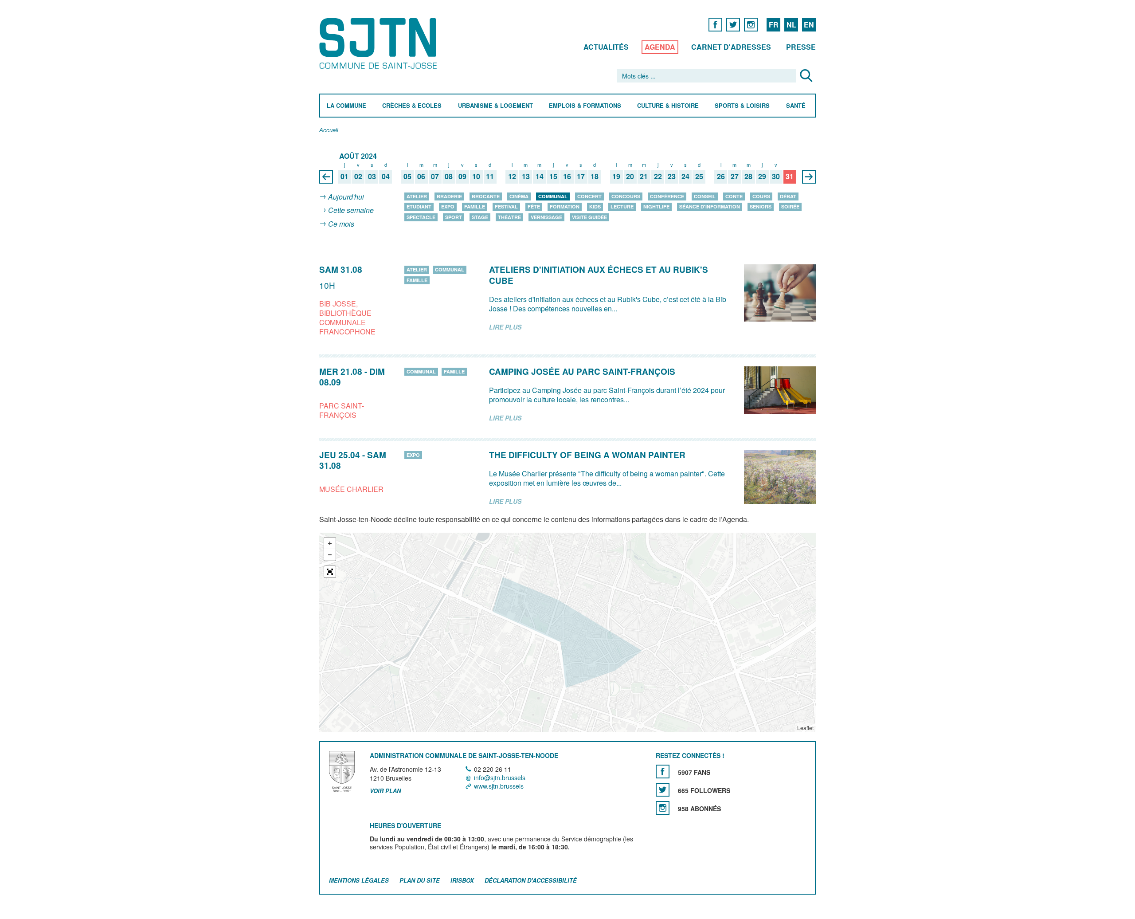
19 (616, 176)
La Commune (346, 106)
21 (644, 176)
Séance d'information (709, 206)
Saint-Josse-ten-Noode (379, 43)
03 (372, 176)
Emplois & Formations (585, 106)
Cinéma (518, 196)
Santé (796, 106)
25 (699, 176)
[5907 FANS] (662, 771)
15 (553, 176)
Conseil (705, 196)
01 (344, 176)
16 (567, 176)
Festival (506, 206)
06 (421, 176)
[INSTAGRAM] (751, 24)
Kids (595, 206)
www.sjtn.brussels (499, 786)
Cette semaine (351, 210)
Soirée (790, 206)
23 (672, 176)
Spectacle (421, 217)
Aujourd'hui (346, 197)
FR (774, 25)
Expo (447, 206)
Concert (589, 196)
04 (386, 176)
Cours (761, 196)
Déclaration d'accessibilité (531, 880)
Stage (480, 217)
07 (435, 176)
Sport (453, 217)
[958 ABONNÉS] (662, 808)
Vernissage (546, 217)
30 (776, 176)
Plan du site (419, 880)
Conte (734, 196)
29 (762, 176)
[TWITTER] (733, 24)
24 (685, 176)
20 (630, 176)
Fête (534, 206)
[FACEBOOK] (715, 24)
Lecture (622, 206)
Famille (474, 206)
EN (809, 25)
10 (476, 176)
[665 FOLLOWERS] (662, 790)
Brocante (486, 196)
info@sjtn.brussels (499, 778)
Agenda (660, 47)
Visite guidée (589, 217)
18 (595, 176)
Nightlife (656, 206)
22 (658, 176)
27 (735, 176)
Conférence (667, 196)
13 (526, 176)
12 (512, 176)
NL (791, 25)
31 (790, 176)
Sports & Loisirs (742, 106)
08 (449, 176)
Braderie (449, 196)
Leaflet (805, 728)
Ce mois (341, 224)
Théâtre (509, 217)
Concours (625, 196)
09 (462, 176)
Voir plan (385, 791)
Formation (564, 206)
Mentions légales (359, 880)
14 (540, 176)
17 (581, 176)
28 (748, 176)
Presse (801, 47)
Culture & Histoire (668, 106)
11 (490, 176)
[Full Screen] (330, 572)
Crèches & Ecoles (412, 106)
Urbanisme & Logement (495, 106)
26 (721, 176)
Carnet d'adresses (731, 47)
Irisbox (462, 880)
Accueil (328, 130)
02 (358, 176)
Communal (553, 196)
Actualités (606, 47)
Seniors (760, 206)
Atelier (417, 196)
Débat (788, 196)
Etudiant (419, 206)
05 (407, 176)
